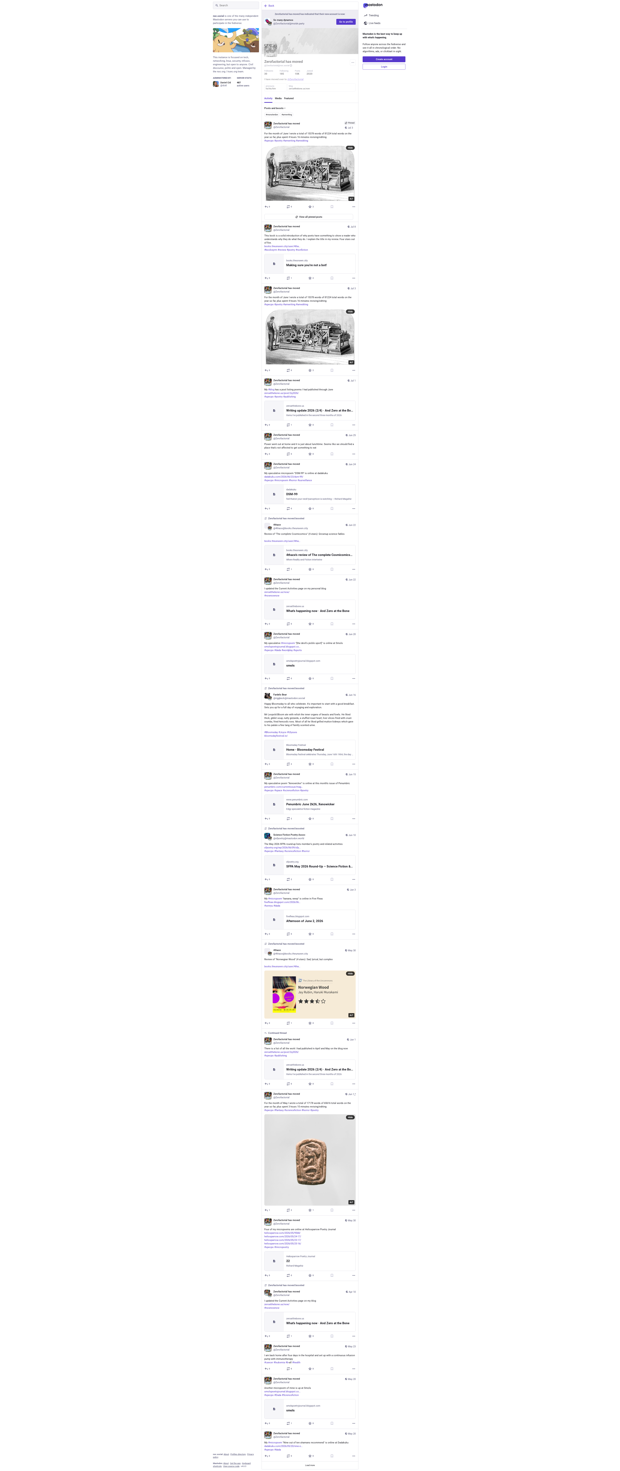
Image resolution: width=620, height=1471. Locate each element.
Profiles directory (238, 1454)
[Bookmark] (332, 207)
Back (271, 5)
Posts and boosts (274, 108)
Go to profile (346, 21)
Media (278, 98)
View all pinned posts (310, 216)
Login (384, 66)
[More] (354, 207)
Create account (384, 59)
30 (265, 73)
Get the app (235, 1463)
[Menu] (353, 62)
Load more (310, 1465)
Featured (289, 98)
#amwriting (287, 114)
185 (282, 73)
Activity (268, 98)
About (226, 1454)
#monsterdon (272, 114)
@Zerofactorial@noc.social (276, 65)
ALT (351, 199)
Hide (350, 147)
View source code (231, 1466)
